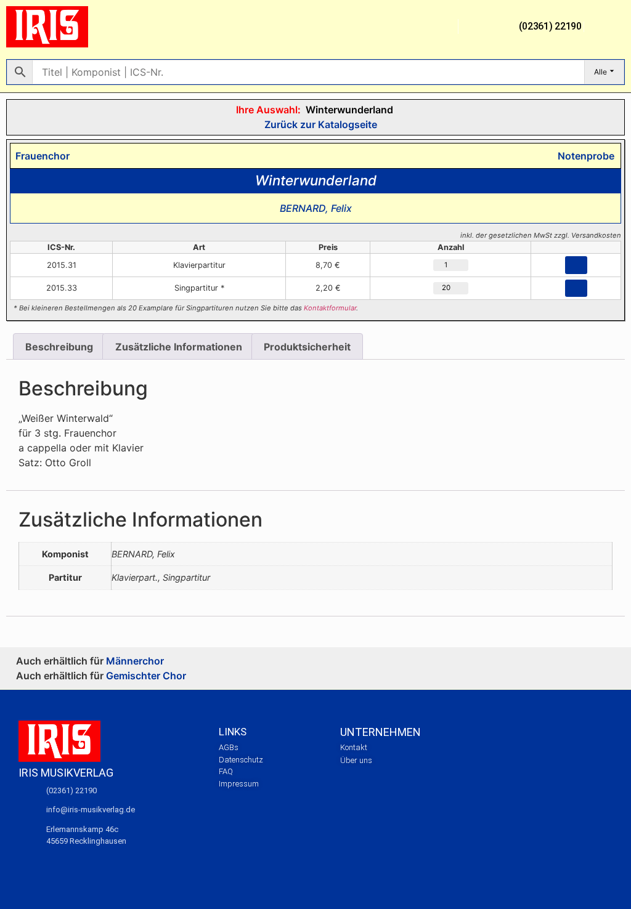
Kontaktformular (330, 308)
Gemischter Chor (146, 675)
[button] (442, 27)
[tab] (59, 346)
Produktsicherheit (307, 347)
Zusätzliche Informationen (178, 347)
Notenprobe (583, 156)
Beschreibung (59, 347)
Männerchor (135, 661)
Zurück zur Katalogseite (319, 124)
